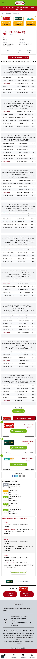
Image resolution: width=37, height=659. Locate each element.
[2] (9, 442)
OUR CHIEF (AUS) (7, 218)
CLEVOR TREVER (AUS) (8, 143)
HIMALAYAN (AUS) (7, 258)
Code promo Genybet (29, 469)
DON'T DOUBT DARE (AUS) (9, 120)
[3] (9, 459)
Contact (5, 608)
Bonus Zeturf (6, 436)
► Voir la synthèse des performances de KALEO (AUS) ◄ (18, 61)
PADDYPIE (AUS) (7, 186)
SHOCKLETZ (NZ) (7, 92)
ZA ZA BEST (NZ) (7, 326)
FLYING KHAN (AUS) (8, 146)
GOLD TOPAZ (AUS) (7, 323)
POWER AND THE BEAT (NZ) (10, 281)
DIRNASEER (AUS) (7, 189)
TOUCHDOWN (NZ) (7, 77)
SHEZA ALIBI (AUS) (7, 352)
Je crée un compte (10, 594)
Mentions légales (14, 608)
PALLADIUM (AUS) (7, 227)
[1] (9, 425)
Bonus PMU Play (7, 452)
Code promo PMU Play (29, 452)
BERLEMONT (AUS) (7, 261)
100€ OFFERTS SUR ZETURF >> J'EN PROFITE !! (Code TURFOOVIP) (18, 8)
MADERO (5, 86)
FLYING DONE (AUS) (8, 149)
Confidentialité (25, 608)
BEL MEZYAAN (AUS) (8, 221)
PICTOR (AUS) (6, 394)
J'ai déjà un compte (26, 594)
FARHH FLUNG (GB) (8, 80)
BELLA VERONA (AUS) (8, 252)
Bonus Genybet (6, 469)
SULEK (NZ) (5, 397)
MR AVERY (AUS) (7, 123)
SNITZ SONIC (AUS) (7, 320)
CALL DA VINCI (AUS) (8, 329)
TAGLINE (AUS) (6, 354)
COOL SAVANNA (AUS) (8, 295)
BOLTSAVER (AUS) (7, 89)
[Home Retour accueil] (20, 3)
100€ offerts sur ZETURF (19, 57)
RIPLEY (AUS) (6, 391)
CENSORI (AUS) (6, 292)
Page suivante (18, 411)
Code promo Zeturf (29, 436)
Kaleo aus (16, 13)
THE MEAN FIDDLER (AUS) (9, 155)
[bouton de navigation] (2, 3)
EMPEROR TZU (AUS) (8, 114)
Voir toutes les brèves (18, 572)
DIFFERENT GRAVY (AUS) (9, 315)
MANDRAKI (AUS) (7, 289)
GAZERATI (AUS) (7, 255)
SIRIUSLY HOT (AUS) (7, 247)
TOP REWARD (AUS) (7, 357)
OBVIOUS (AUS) (7, 152)
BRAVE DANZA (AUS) (8, 318)
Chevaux (8, 13)
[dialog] (2, 656)
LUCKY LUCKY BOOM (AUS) (10, 117)
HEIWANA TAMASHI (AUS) (9, 286)
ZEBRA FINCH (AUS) (8, 126)
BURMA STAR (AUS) (7, 366)
